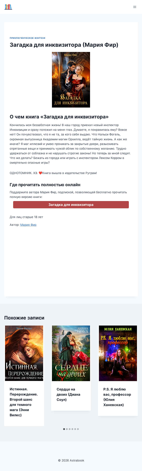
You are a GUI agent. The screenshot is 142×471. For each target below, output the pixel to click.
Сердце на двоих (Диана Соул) (68, 394)
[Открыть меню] (134, 7)
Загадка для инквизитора (71, 205)
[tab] (64, 429)
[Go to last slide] (10, 375)
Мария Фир (28, 224)
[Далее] (131, 375)
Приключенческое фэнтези (27, 38)
